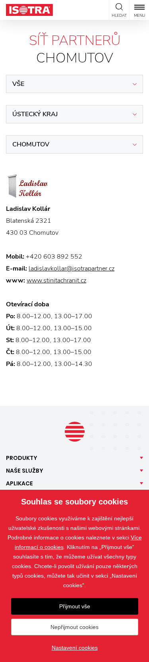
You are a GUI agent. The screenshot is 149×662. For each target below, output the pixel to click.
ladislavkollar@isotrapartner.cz (71, 268)
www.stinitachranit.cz (56, 280)
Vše (18, 84)
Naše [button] (24, 471)
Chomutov (30, 144)
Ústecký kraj (35, 114)
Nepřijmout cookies (74, 627)
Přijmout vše (74, 606)
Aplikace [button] (19, 483)
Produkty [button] (21, 458)
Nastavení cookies (75, 647)
